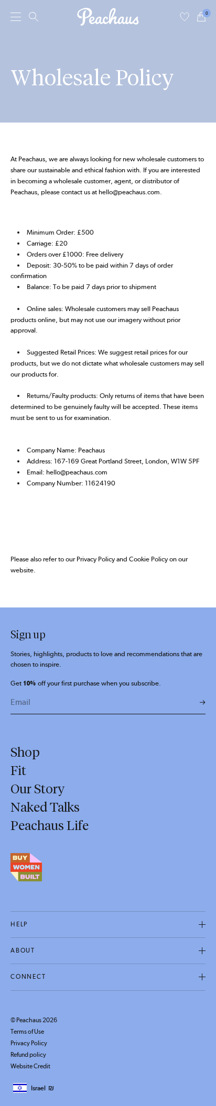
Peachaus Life (49, 825)
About (22, 950)
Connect (28, 976)
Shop (25, 752)
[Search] (33, 16)
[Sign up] (203, 703)
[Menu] (15, 16)
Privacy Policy (28, 1043)
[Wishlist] (184, 16)
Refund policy (28, 1054)
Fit (18, 770)
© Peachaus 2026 (33, 1020)
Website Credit (30, 1066)
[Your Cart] (201, 16)
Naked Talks (45, 807)
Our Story (37, 789)
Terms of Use (27, 1031)
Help (19, 924)
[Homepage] (108, 17)
